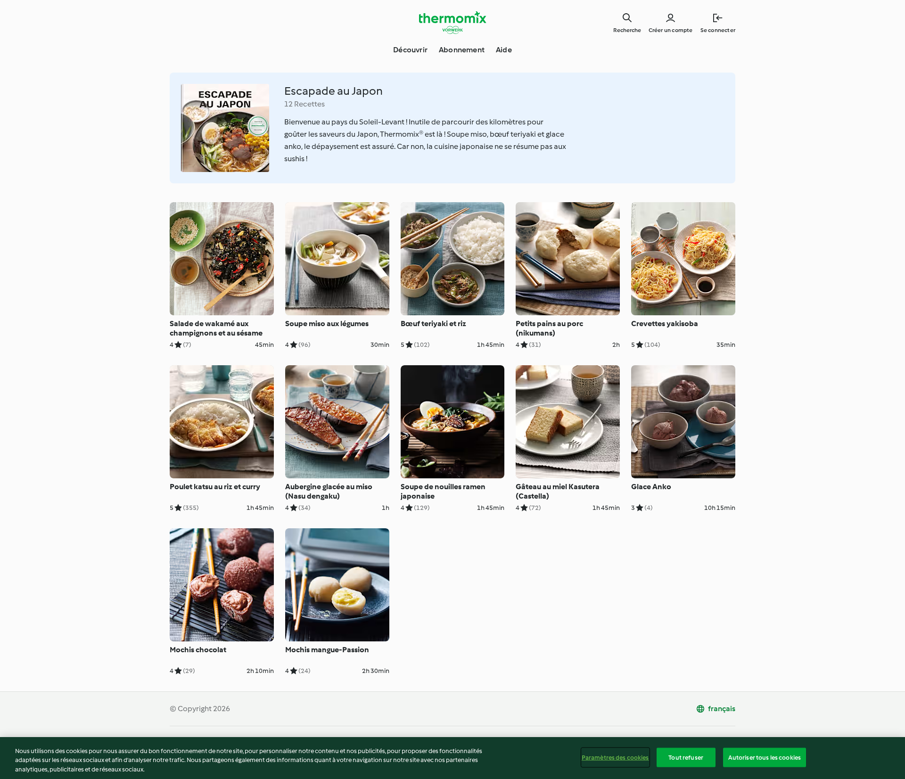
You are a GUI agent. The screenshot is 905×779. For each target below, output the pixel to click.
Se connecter (717, 30)
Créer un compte (671, 30)
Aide (504, 49)
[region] (452, 758)
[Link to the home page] (452, 22)
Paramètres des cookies (615, 757)
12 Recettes (304, 103)
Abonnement (462, 49)
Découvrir (410, 49)
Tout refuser (685, 757)
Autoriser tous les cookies (764, 757)
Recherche (627, 30)
